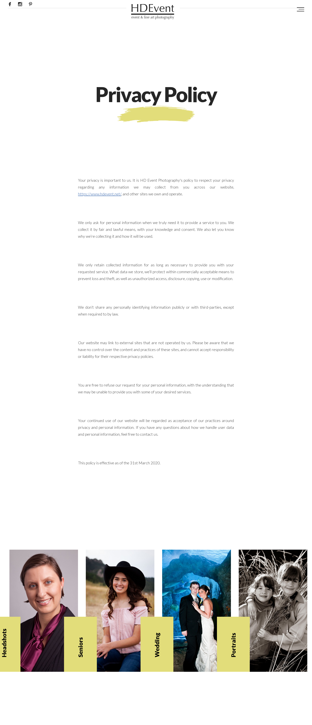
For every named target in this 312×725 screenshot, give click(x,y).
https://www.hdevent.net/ (99, 193)
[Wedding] (197, 627)
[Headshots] (44, 627)
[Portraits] (274, 627)
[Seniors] (121, 627)
